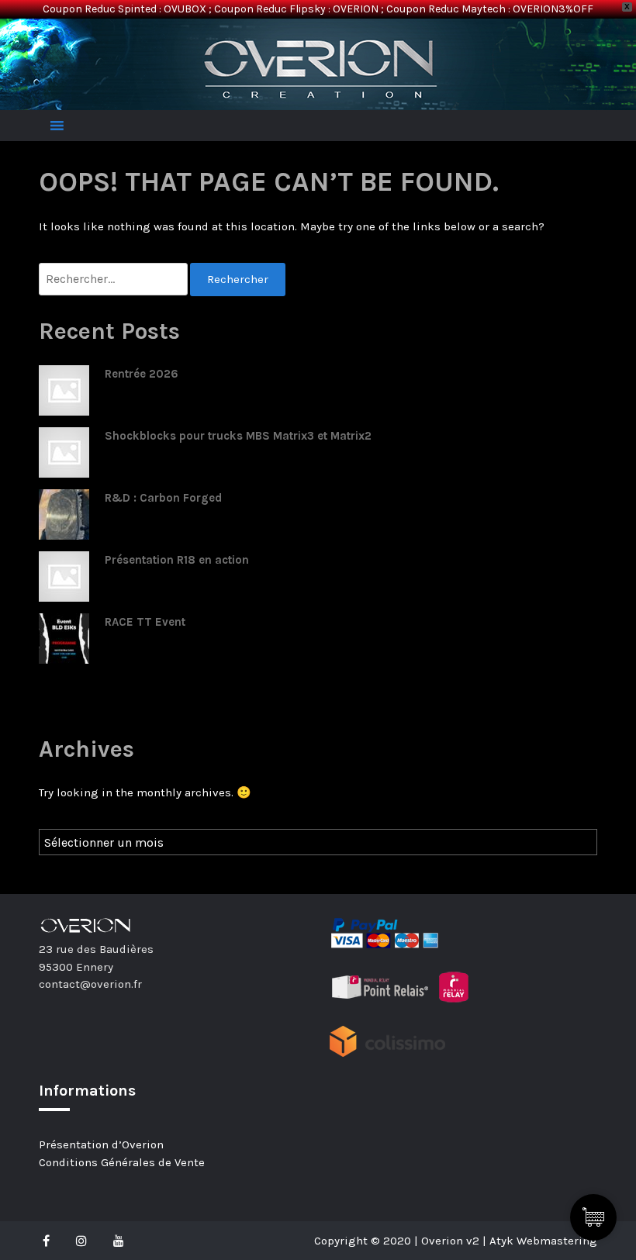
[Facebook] (50, 1240)
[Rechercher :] (114, 279)
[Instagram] (81, 1240)
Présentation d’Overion (101, 1144)
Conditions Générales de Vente (122, 1162)
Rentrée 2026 (141, 374)
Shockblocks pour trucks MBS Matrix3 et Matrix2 (238, 436)
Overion (81, 36)
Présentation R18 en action (177, 560)
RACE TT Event (145, 622)
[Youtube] (119, 1240)
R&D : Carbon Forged (163, 498)
